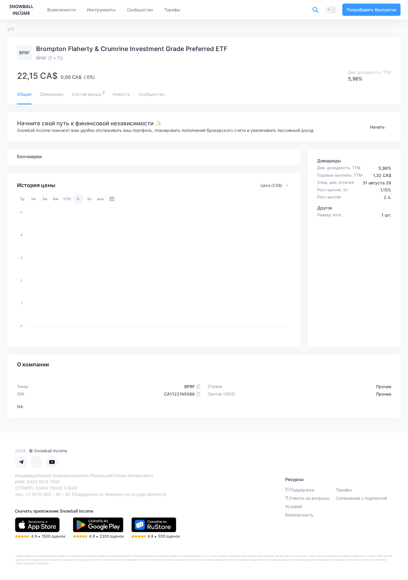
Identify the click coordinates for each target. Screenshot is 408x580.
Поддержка (302, 489)
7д (22, 199)
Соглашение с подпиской (361, 498)
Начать (377, 126)
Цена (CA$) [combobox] (271, 185)
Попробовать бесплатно (371, 9)
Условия (293, 506)
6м (55, 199)
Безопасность (299, 514)
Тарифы (344, 489)
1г (78, 199)
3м (44, 199)
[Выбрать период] (112, 199)
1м (33, 199)
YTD (67, 199)
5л (89, 199)
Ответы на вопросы (309, 498)
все (100, 199)
